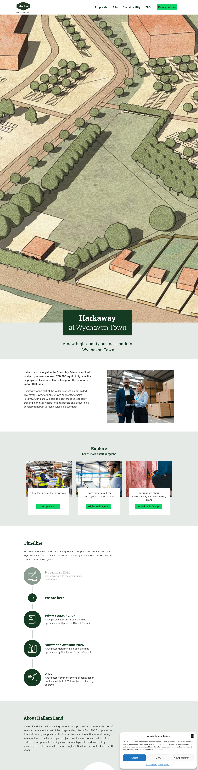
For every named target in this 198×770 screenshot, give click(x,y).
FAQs (149, 7)
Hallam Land (23, 7)
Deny (158, 757)
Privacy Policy (163, 764)
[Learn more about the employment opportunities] (99, 488)
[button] (192, 736)
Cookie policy (151, 764)
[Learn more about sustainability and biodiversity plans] (149, 488)
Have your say (167, 7)
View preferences (182, 757)
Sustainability (131, 7)
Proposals (101, 7)
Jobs (115, 7)
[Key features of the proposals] (49, 488)
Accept (134, 757)
